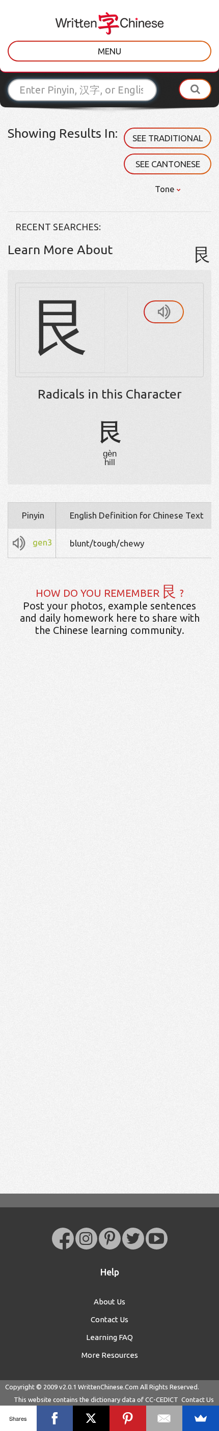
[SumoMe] (200, 1418)
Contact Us (109, 1319)
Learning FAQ (109, 1337)
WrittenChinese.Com (108, 1386)
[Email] (164, 1418)
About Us (109, 1301)
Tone (166, 189)
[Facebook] (55, 1418)
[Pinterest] (128, 1418)
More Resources (109, 1355)
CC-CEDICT (161, 1399)
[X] (91, 1418)
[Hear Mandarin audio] (164, 311)
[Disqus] (109, 804)
